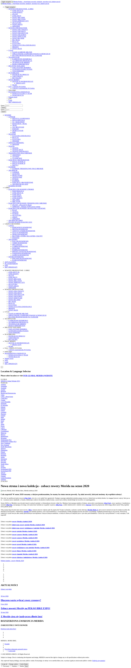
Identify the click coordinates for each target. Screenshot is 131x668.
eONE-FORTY (17, 196)
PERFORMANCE (18, 191)
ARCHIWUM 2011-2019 (20, 184)
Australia (3, 388)
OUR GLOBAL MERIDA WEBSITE (38, 376)
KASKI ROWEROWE (19, 260)
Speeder (26, 511)
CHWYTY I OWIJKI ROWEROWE (23, 231)
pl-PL (6, 360)
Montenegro (4, 436)
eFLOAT (15, 14)
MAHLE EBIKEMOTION (20, 64)
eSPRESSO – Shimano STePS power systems (26, 206)
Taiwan (3, 472)
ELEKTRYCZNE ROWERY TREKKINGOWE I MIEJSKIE (27, 203)
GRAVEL (11, 146)
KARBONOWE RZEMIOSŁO (22, 59)
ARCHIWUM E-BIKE (15, 220)
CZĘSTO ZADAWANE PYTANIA (23, 88)
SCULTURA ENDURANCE (21, 136)
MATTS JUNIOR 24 (18, 162)
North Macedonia (6, 447)
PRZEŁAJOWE (17, 175)
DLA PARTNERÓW (11, 263)
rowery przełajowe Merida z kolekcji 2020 (25, 541)
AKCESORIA (12, 239)
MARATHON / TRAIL (19, 124)
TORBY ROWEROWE (19, 243)
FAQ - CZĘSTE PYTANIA (17, 86)
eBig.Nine (9, 505)
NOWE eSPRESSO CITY (20, 21)
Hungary (3, 414)
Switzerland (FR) (6, 471)
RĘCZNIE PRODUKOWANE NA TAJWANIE (27, 55)
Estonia (3, 407)
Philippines (4, 450)
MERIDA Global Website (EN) (10, 381)
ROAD (14, 210)
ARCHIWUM (12, 170)
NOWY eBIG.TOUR (19, 19)
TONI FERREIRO (18, 71)
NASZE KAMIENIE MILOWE (22, 52)
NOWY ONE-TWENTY (20, 29)
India (2, 417)
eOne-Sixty (27, 498)
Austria (3, 390)
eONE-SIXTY (16, 16)
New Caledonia (5, 443)
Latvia (3, 428)
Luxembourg (5, 431)
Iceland (3, 415)
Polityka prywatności (98, 660)
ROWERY (8, 115)
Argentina (4, 386)
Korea (3, 426)
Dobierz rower (12, 97)
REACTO (15, 42)
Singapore (4, 459)
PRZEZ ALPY (20, 83)
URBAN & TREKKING (16, 143)
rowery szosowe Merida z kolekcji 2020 (24, 534)
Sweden (3, 467)
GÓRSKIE (11, 117)
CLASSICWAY (17, 158)
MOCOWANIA (17, 244)
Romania (3, 455)
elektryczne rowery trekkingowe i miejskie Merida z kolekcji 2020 (33, 528)
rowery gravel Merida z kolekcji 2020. (24, 544)
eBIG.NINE (16, 200)
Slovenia (3, 462)
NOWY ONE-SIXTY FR (20, 33)
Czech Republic (5, 402)
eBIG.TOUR (16, 201)
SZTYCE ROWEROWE (20, 232)
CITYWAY (15, 156)
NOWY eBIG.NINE (18, 17)
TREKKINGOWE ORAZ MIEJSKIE (20, 153)
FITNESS (15, 179)
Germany (3, 412)
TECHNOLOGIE (14, 57)
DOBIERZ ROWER (14, 186)
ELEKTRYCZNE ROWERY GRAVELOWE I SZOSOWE (26, 208)
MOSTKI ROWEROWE (20, 229)
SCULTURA (16, 43)
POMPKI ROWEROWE (20, 250)
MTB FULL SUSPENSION (21, 118)
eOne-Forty (107, 503)
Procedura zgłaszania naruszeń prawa (16, 649)
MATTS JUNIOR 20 (18, 163)
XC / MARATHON (18, 122)
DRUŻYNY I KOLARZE (16, 66)
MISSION (15, 47)
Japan (2, 424)
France (3, 410)
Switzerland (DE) (6, 469)
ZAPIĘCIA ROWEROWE (20, 255)
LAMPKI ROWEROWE (20, 246)
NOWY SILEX (17, 48)
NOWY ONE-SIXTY (19, 31)
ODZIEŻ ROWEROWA (16, 257)
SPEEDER (15, 141)
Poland (3, 452)
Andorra (3, 384)
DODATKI (15, 238)
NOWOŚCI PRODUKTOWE (17, 28)
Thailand (3, 474)
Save (26, 666)
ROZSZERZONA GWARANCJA (19, 92)
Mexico (3, 434)
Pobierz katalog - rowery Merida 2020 (12, 561)
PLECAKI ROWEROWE (20, 241)
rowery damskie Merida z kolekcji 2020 (25, 554)
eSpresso (88, 505)
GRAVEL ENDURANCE (20, 151)
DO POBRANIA (13, 73)
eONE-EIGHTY (17, 12)
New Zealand (5, 445)
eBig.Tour (59, 505)
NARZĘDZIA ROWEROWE (21, 253)
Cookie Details (24, 664)
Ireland (3, 419)
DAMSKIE (12, 167)
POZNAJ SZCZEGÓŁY (8, 629)
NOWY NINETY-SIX (19, 36)
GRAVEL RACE (17, 149)
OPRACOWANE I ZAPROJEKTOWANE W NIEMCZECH (31, 54)
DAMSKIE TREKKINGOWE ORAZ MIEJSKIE (27, 168)
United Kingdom (6, 478)
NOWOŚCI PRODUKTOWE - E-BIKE (20, 9)
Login (10, 100)
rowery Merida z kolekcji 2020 (22, 521)
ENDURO (15, 129)
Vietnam (3, 479)
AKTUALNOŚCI (10, 262)
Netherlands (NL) (6, 440)
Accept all (4, 664)
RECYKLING (16, 78)
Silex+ (30, 510)
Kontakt (7, 644)
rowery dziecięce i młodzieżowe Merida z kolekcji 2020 (29, 557)
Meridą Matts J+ (93, 510)
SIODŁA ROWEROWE (20, 234)
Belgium (3, 391)
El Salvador (4, 405)
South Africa (4, 464)
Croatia (3, 400)
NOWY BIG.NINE (18, 38)
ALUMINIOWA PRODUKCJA (22, 61)
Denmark (3, 403)
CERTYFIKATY (17, 76)
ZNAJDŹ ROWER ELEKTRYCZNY (20, 222)
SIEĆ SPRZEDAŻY (14, 102)
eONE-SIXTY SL (17, 10)
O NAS (10, 50)
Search (3, 107)
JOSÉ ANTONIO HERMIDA (21, 67)
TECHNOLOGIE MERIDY (21, 62)
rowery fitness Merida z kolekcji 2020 (24, 551)
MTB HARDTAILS (18, 120)
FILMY (14, 85)
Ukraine (3, 476)
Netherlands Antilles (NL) (8, 441)
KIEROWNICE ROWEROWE (22, 227)
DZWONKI (16, 248)
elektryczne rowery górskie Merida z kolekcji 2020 (28, 525)
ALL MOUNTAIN (18, 127)
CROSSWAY (16, 155)
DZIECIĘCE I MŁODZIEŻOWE (18, 160)
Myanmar (4, 438)
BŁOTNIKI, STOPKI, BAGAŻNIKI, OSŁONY (27, 236)
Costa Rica (4, 398)
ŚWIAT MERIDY (14, 80)
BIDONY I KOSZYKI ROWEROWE (24, 251)
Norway (3, 448)
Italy (2, 422)
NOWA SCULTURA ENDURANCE (24, 45)
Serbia (3, 457)
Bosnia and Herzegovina (8, 393)
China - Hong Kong (7, 396)
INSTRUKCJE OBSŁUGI (20, 74)
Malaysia (3, 433)
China (2, 395)
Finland (3, 409)
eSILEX (14, 217)
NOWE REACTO (18, 95)
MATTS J (15, 165)
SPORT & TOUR (17, 130)
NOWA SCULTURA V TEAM (22, 93)
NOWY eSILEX (17, 24)
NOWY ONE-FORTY (19, 35)
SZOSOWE (12, 134)
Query (3, 105)
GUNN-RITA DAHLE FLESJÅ (22, 69)
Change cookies (13, 664)
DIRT (14, 132)
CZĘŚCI (11, 225)
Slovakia (3, 460)
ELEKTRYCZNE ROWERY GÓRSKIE (21, 189)
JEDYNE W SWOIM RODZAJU (22, 81)
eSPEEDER (16, 26)
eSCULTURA (16, 23)
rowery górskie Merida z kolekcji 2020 (24, 531)
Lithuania (4, 429)
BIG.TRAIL (16, 40)
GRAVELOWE (17, 177)
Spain (2, 466)
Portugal (3, 453)
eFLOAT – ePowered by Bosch (22, 205)
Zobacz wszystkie (6, 589)
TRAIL (14, 125)
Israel (2, 421)
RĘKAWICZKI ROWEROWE (22, 258)
